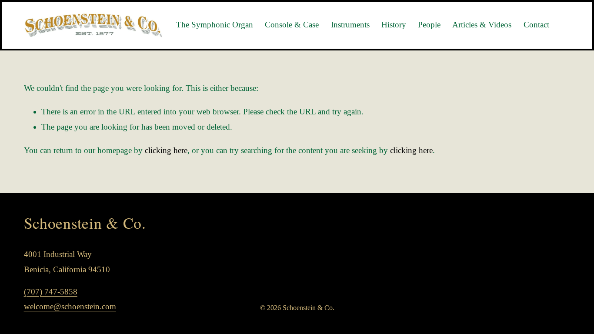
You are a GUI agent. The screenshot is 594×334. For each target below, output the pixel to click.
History (393, 24)
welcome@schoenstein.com (70, 306)
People (429, 24)
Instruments (350, 24)
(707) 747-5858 (50, 291)
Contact (536, 24)
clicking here (166, 150)
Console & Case (292, 24)
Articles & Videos (481, 24)
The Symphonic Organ (214, 24)
